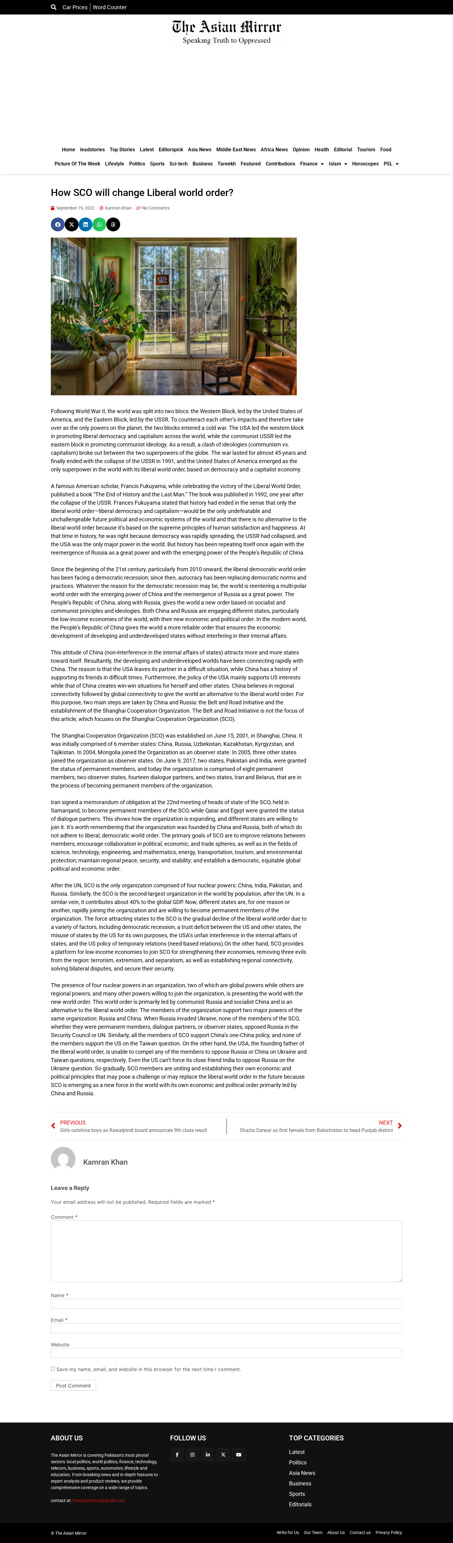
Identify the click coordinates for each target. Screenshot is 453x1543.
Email (59, 1319)
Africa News (274, 150)
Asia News (199, 150)
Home (68, 150)
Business (203, 164)
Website (60, 1344)
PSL (388, 164)
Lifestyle (114, 164)
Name (59, 1295)
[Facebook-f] (177, 1455)
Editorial (343, 150)
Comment (64, 1217)
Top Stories (122, 150)
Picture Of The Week (77, 164)
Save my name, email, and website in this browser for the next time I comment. (148, 1369)
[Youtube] (239, 1455)
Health (322, 150)
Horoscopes (365, 164)
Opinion (301, 150)
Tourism (366, 150)
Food (385, 150)
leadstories (92, 150)
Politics (137, 164)
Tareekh (227, 164)
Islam (335, 164)
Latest (147, 150)
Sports (157, 164)
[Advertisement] (226, 96)
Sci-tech (178, 164)
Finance (309, 164)
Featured (251, 164)
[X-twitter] (223, 1455)
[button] (58, 224)
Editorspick (171, 150)
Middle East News (236, 150)
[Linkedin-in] (208, 1455)
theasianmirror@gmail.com (98, 1500)
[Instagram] (192, 1455)
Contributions (280, 164)
